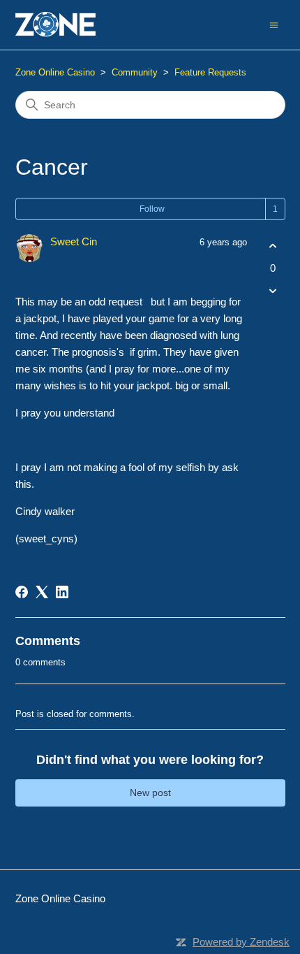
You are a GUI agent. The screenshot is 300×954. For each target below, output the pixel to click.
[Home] (55, 25)
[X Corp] (42, 592)
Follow (152, 209)
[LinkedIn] (62, 592)
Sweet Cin (73, 241)
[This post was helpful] (273, 246)
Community (135, 72)
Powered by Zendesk (241, 942)
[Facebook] (21, 592)
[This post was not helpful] (273, 290)
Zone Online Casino (55, 72)
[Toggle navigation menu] (273, 24)
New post (150, 792)
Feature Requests (210, 72)
